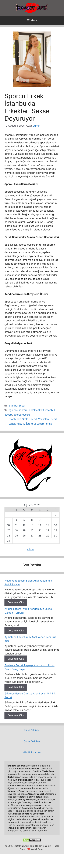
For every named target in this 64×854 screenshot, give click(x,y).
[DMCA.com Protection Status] (32, 841)
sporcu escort (22, 414)
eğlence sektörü (18, 410)
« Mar (30, 549)
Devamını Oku (15, 602)
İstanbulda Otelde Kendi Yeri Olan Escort (32, 419)
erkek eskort (36, 410)
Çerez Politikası (32, 741)
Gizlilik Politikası (32, 752)
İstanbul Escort (17, 405)
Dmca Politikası (32, 730)
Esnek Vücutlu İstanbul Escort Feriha (30, 423)
